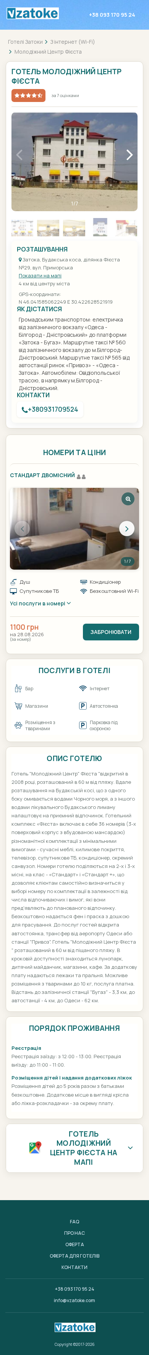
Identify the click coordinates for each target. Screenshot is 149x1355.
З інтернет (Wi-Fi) (72, 41)
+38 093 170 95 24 (112, 15)
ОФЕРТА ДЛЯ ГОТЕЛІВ (74, 1256)
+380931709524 (53, 409)
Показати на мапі (40, 275)
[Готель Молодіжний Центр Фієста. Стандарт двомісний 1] (74, 529)
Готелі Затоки (25, 41)
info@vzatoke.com (74, 1300)
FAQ (74, 1221)
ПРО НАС (74, 1233)
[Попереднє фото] (22, 528)
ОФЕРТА (74, 1244)
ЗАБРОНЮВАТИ (111, 631)
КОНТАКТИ (74, 1267)
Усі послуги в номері (38, 603)
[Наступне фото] (126, 528)
